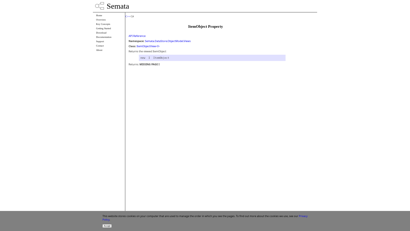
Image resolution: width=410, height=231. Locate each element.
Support (100, 41)
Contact (100, 45)
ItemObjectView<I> (148, 46)
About (99, 50)
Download (101, 32)
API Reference (137, 36)
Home (99, 15)
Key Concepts (103, 24)
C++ (127, 16)
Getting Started (103, 28)
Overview (101, 19)
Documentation (103, 37)
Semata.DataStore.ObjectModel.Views (168, 41)
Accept (107, 226)
